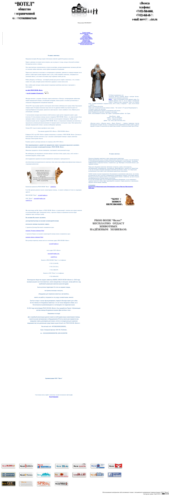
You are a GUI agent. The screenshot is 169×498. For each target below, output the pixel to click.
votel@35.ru (29, 200)
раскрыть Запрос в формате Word (34, 237)
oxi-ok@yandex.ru (42, 195)
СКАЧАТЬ (53, 186)
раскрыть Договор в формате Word (35, 230)
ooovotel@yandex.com (39, 198)
